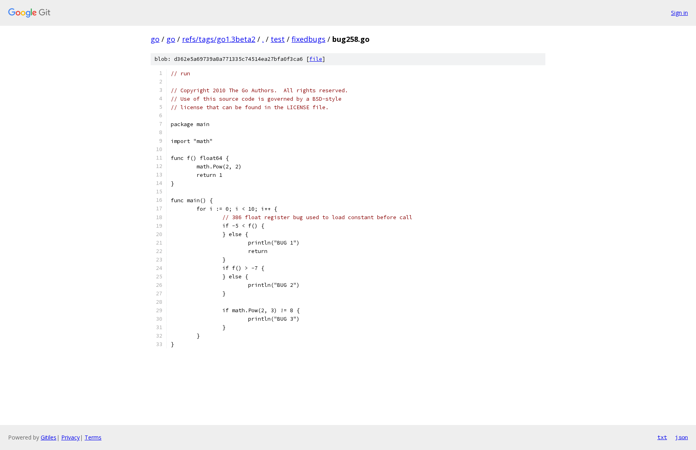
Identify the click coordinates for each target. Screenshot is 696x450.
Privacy (70, 437)
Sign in (679, 13)
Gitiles (48, 437)
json (681, 437)
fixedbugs (308, 39)
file (315, 59)
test (278, 39)
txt (662, 437)
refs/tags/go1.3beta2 (218, 39)
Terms (93, 437)
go (155, 39)
